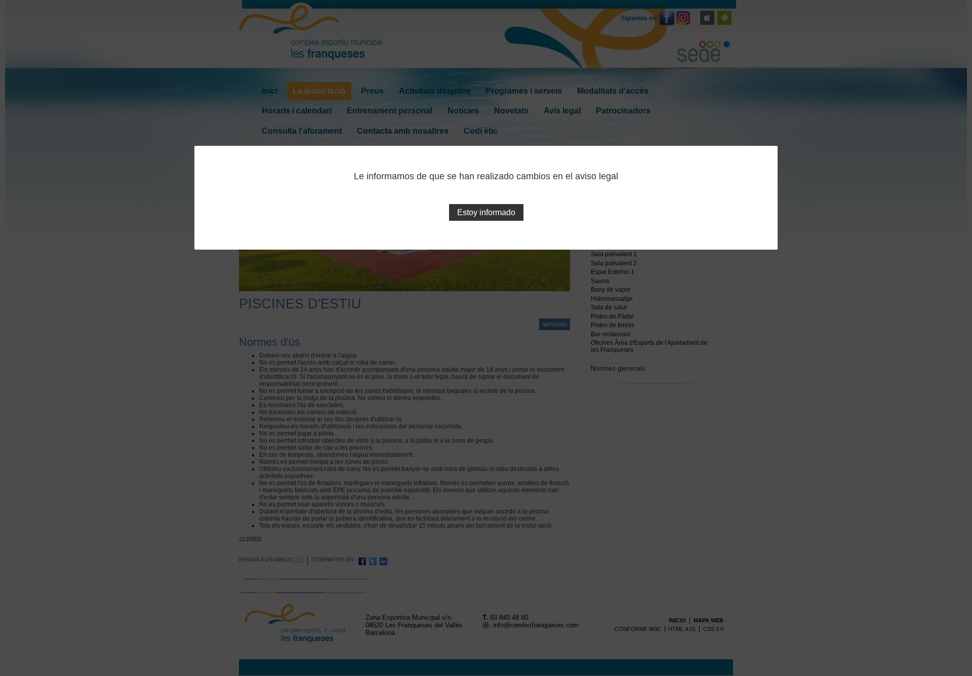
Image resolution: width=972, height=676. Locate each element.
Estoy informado (486, 212)
